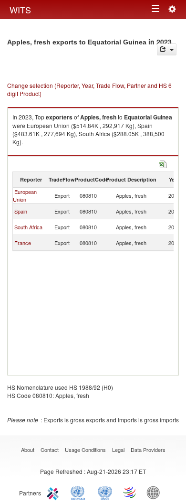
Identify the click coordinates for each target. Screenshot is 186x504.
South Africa (28, 227)
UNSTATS (104, 492)
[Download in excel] (162, 163)
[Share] (166, 49)
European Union (25, 195)
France (22, 243)
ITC (54, 492)
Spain (20, 211)
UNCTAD (79, 492)
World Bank (155, 492)
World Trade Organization (130, 492)
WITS (20, 9)
